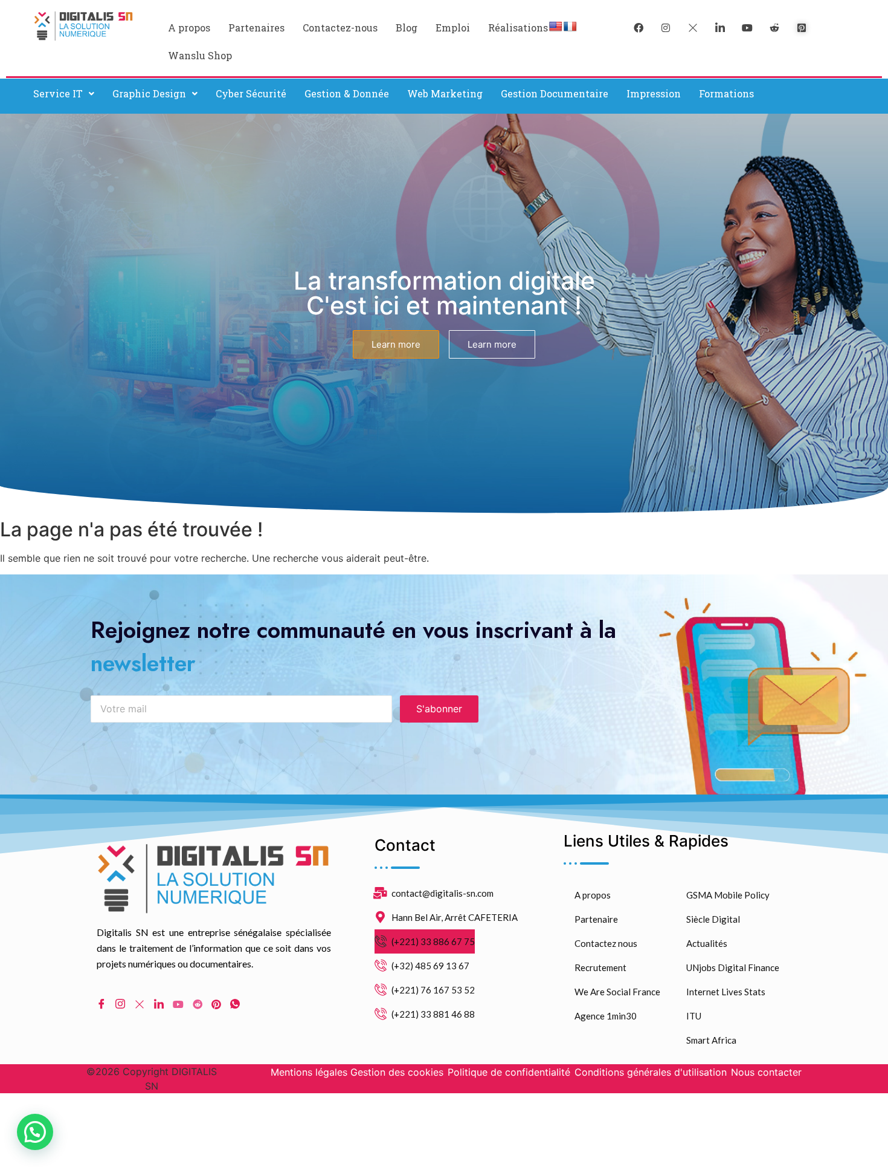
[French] (570, 27)
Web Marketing (445, 93)
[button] (63, 94)
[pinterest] (802, 27)
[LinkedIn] (720, 27)
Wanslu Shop (200, 55)
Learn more (396, 344)
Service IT (58, 93)
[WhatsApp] (235, 1004)
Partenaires (256, 27)
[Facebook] (638, 27)
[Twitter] (693, 27)
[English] (555, 27)
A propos (189, 27)
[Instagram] (120, 1004)
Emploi (453, 27)
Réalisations (518, 27)
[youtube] (747, 27)
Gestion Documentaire (554, 93)
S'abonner (439, 709)
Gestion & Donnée (346, 93)
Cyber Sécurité (251, 93)
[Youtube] (178, 1003)
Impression (653, 93)
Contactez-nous (340, 27)
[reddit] (774, 27)
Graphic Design (149, 93)
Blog (406, 27)
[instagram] (666, 27)
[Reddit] (197, 1003)
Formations (726, 93)
